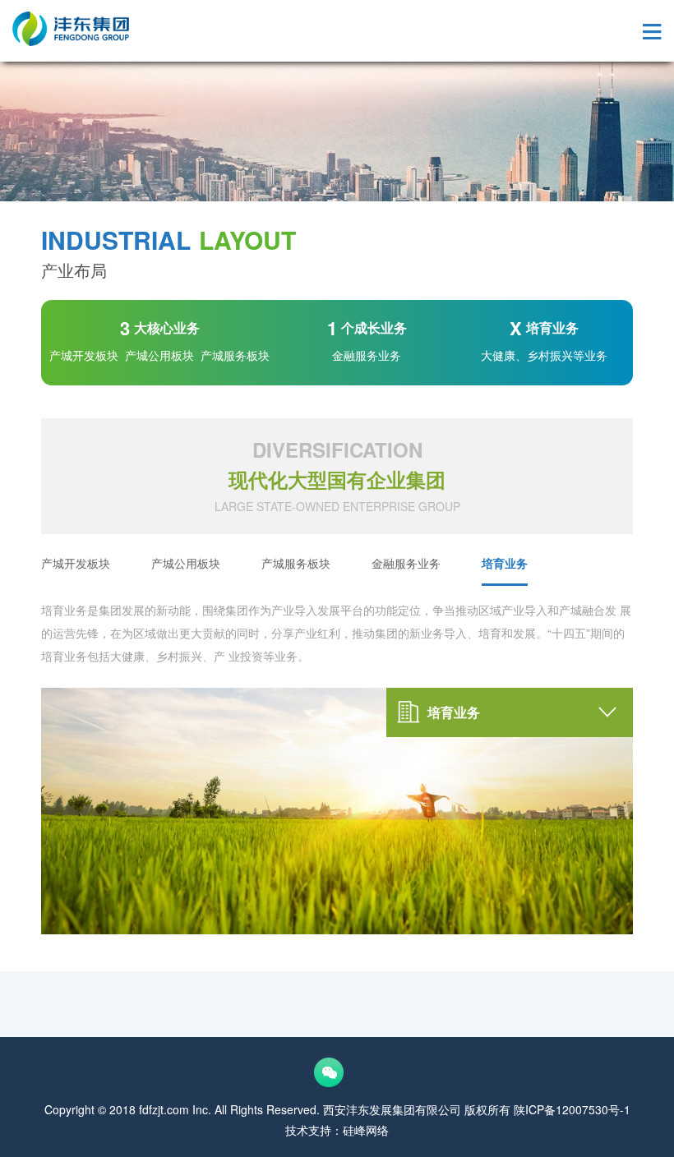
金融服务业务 (406, 563)
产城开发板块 (75, 563)
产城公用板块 (185, 563)
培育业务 (505, 563)
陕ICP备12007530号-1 (572, 1109)
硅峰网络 (366, 1130)
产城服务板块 (295, 563)
